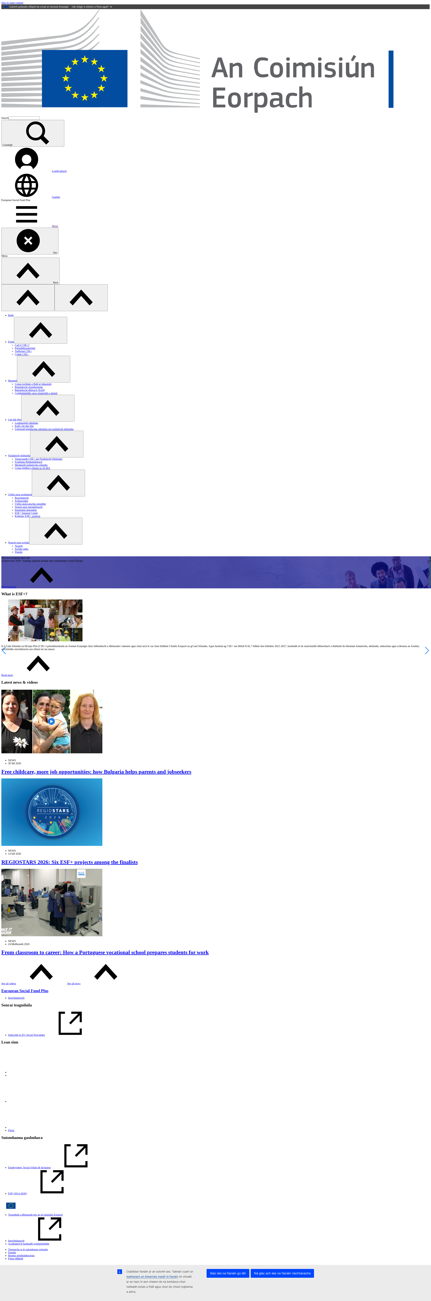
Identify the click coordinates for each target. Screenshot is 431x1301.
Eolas (11, 341)
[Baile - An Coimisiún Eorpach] (215, 114)
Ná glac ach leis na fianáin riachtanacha (282, 1273)
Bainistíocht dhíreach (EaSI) (30, 390)
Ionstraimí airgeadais (26, 510)
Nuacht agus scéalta (18, 542)
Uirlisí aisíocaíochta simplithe (30, 504)
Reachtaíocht (22, 497)
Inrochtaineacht (16, 997)
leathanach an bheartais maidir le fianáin (152, 1276)
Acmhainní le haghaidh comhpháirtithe (28, 1243)
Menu (55, 226)
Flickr (11, 1130)
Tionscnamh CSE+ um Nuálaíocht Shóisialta (38, 459)
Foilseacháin (21, 500)
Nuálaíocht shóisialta (19, 455)
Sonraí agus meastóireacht (28, 507)
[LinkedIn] (33, 1072)
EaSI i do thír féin (24, 426)
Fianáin (12, 1252)
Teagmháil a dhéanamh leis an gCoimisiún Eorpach (35, 1214)
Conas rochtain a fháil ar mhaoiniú (33, 384)
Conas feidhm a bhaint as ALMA (32, 468)
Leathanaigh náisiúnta (26, 423)
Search (5, 118)
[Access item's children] (40, 330)
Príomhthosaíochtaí (25, 348)
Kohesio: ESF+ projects (27, 516)
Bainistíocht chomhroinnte (29, 387)
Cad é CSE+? (22, 345)
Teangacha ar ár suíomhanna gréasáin (28, 1249)
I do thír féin (14, 419)
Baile (11, 315)
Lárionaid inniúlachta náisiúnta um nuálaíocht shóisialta (44, 429)
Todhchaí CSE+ (23, 351)
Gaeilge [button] (56, 197)
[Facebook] (33, 1101)
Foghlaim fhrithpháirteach (28, 462)
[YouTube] (33, 1127)
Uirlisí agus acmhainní (20, 494)
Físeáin (18, 552)
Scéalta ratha (21, 549)
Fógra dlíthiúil (15, 1258)
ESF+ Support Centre (26, 513)
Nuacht (19, 546)
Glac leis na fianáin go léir (228, 1273)
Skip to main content (12, 2)
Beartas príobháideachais (21, 1255)
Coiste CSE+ (22, 354)
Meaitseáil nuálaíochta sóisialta (31, 465)
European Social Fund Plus (24, 991)
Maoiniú (12, 380)
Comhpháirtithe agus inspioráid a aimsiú (36, 393)
